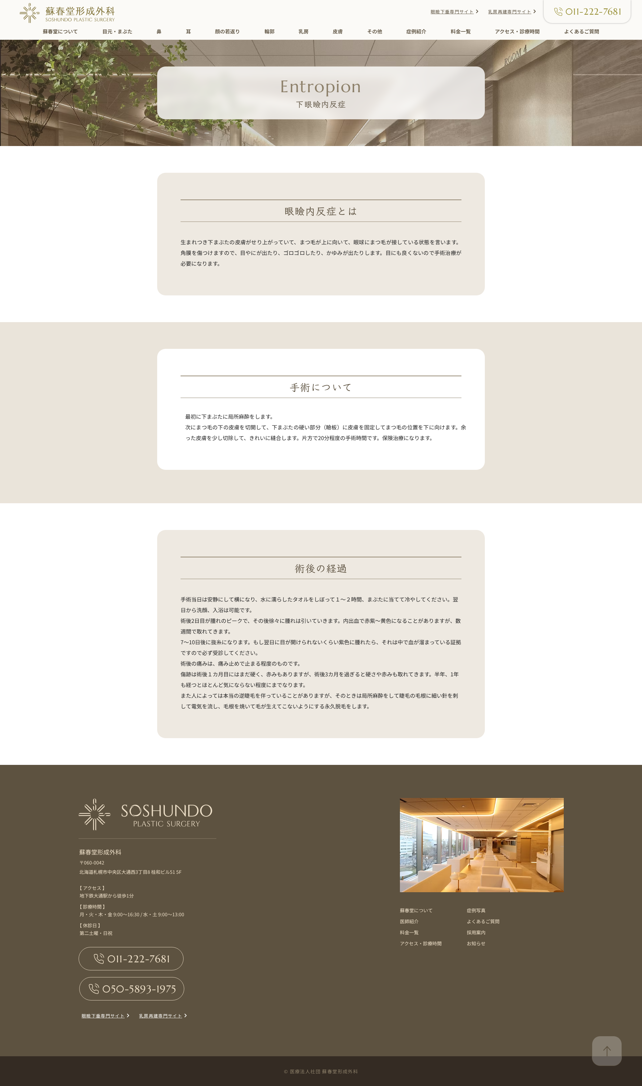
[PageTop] (607, 1051)
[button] (60, 31)
